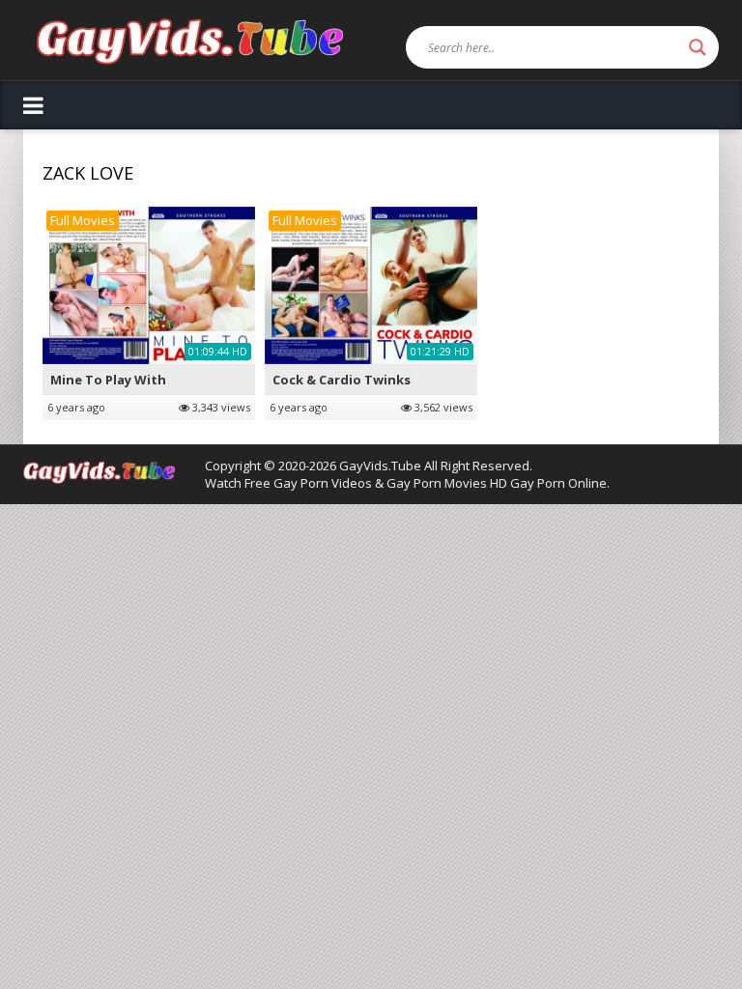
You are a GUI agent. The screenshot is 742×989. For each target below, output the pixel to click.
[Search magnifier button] (697, 47)
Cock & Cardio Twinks (341, 379)
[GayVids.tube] (190, 40)
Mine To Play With (108, 379)
